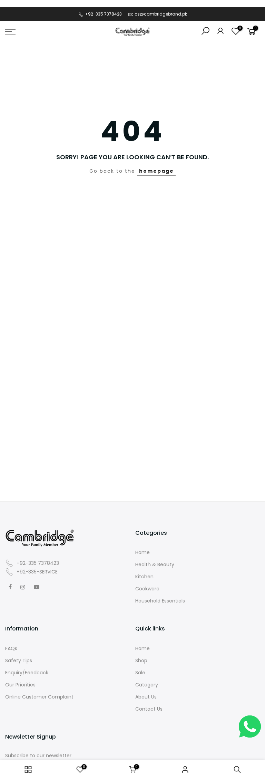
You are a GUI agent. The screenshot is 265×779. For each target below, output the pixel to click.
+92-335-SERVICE (36, 571)
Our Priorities (20, 684)
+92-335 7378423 (103, 14)
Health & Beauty (154, 564)
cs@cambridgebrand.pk (161, 14)
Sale (140, 672)
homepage (156, 171)
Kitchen (144, 576)
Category (146, 684)
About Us (146, 696)
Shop (141, 660)
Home (142, 552)
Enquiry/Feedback (26, 672)
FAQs (11, 648)
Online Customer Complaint (39, 696)
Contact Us (149, 708)
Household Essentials (160, 600)
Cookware (147, 588)
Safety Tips (18, 660)
